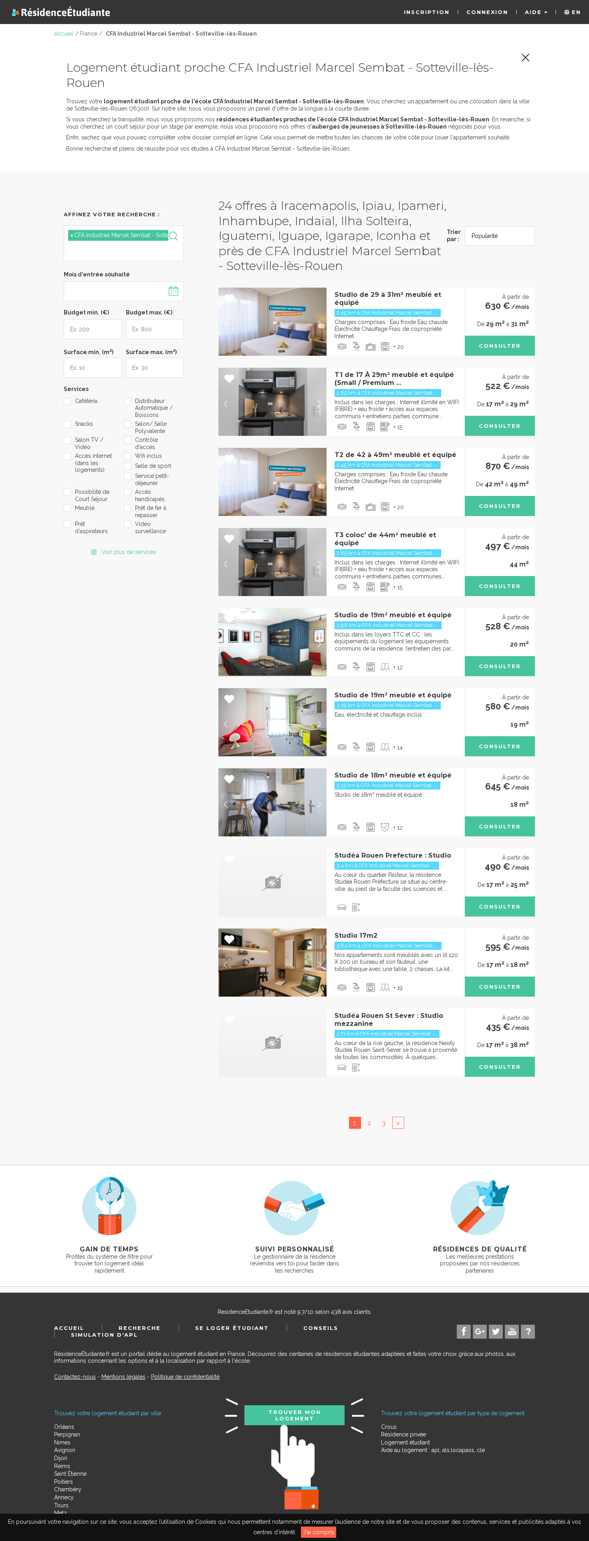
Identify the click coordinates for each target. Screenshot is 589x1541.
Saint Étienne (70, 1473)
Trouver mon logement (294, 1415)
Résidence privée (403, 1434)
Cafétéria (86, 401)
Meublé (85, 508)
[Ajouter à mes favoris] (229, 299)
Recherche (140, 1328)
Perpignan (67, 1434)
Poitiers (63, 1482)
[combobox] (124, 243)
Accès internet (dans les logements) (93, 463)
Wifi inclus (148, 456)
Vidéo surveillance (150, 527)
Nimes (62, 1442)
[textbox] (105, 250)
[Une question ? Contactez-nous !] (528, 1332)
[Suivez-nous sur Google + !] (480, 1332)
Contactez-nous (75, 1377)
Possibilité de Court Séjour (92, 495)
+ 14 (398, 747)
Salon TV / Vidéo (89, 443)
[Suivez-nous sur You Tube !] (512, 1332)
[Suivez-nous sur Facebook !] (464, 1332)
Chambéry (67, 1489)
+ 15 (397, 427)
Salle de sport (153, 466)
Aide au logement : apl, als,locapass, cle (433, 1450)
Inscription (427, 12)
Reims (62, 1466)
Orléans (64, 1427)
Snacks (84, 424)
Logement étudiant (405, 1442)
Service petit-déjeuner (152, 479)
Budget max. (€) (149, 312)
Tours (61, 1505)
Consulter (500, 345)
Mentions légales (123, 1377)
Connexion (487, 12)
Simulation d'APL (104, 1335)
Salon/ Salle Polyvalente (151, 427)
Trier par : (454, 235)
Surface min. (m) (88, 351)
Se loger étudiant (232, 1328)
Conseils (320, 1328)
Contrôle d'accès (146, 443)
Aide (534, 12)
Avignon (64, 1450)
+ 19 (398, 988)
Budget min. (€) (86, 312)
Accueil (69, 1328)
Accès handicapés (150, 495)
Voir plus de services (128, 552)
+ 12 (398, 667)
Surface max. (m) (151, 351)
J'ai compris (318, 1532)
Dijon (60, 1458)
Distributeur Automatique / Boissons (154, 408)
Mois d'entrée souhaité (97, 274)
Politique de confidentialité (185, 1377)
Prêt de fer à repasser (150, 511)
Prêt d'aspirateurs (91, 527)
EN (575, 12)
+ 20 (398, 347)
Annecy (64, 1497)
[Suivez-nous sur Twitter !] (496, 1332)
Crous (389, 1427)
